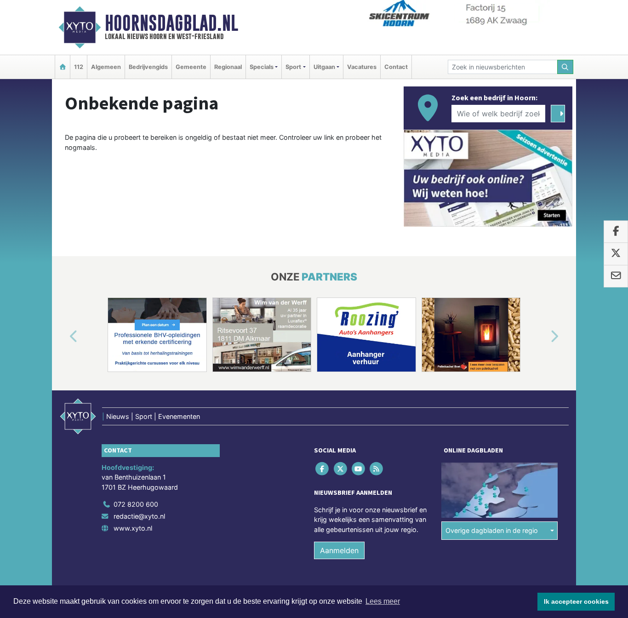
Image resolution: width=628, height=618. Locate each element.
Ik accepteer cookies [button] (576, 601)
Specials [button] (262, 66)
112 (78, 66)
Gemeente (191, 66)
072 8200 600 (136, 504)
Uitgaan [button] (324, 66)
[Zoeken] (565, 67)
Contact (396, 66)
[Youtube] (359, 468)
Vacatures (362, 66)
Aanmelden (339, 550)
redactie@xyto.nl (139, 516)
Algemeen (106, 66)
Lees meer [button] (382, 601)
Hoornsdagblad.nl (171, 23)
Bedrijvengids (148, 66)
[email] (616, 276)
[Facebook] (323, 468)
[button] (63, 336)
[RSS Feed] (377, 468)
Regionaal (228, 66)
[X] (341, 468)
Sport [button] (293, 66)
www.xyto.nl (133, 528)
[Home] (62, 67)
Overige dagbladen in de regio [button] (491, 530)
